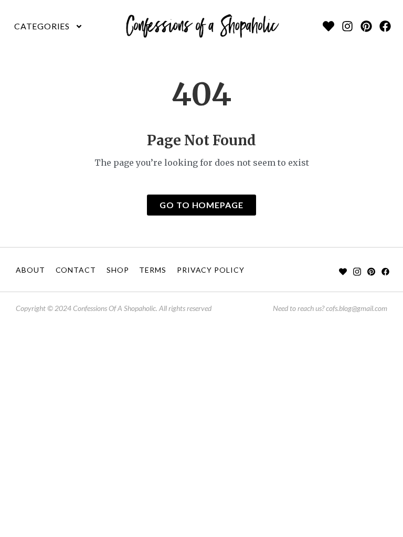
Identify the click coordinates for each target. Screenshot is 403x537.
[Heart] (328, 26)
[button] (48, 26)
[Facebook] (385, 26)
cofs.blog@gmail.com (356, 308)
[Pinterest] (366, 26)
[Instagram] (347, 26)
